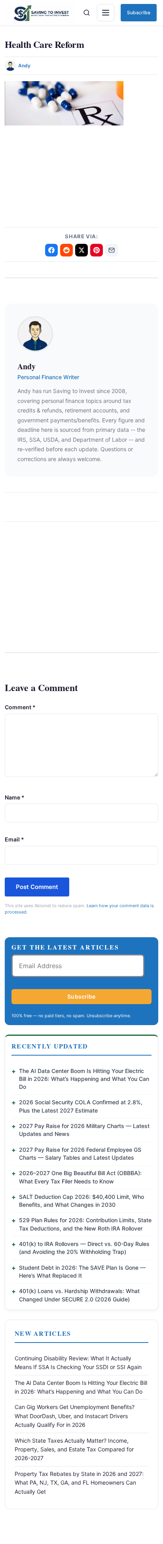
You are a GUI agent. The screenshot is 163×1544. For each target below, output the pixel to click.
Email (14, 839)
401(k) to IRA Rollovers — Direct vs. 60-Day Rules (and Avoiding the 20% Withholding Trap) (84, 1247)
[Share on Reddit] (66, 250)
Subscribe (138, 12)
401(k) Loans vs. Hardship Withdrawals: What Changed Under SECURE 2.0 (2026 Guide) (79, 1295)
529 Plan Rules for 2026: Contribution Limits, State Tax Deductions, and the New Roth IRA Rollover (85, 1224)
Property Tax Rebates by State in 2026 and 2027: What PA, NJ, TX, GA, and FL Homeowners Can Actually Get (79, 1482)
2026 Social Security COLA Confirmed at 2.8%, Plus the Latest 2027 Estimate (80, 1106)
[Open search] (87, 13)
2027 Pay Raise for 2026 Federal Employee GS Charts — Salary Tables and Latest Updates (80, 1153)
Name (15, 797)
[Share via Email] (111, 250)
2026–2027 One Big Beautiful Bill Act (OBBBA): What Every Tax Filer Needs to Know (80, 1177)
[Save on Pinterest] (96, 250)
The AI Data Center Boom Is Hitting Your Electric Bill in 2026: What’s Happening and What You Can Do (84, 1078)
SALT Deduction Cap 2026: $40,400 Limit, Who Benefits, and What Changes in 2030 (81, 1200)
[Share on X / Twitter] (81, 250)
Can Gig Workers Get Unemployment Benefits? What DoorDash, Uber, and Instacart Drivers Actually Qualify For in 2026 (75, 1415)
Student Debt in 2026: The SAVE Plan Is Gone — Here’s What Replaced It (82, 1271)
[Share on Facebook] (51, 250)
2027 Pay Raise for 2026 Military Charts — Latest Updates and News (84, 1129)
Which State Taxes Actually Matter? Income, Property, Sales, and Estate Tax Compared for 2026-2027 (74, 1449)
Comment (20, 707)
